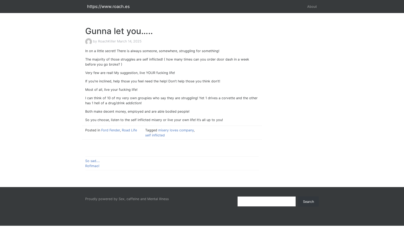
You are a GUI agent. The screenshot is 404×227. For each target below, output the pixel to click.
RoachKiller (107, 41)
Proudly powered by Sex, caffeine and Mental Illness (127, 199)
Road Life (129, 130)
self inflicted (155, 135)
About (312, 6)
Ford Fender (110, 130)
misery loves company (176, 130)
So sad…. (92, 161)
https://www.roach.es (108, 6)
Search (308, 201)
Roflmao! (92, 166)
